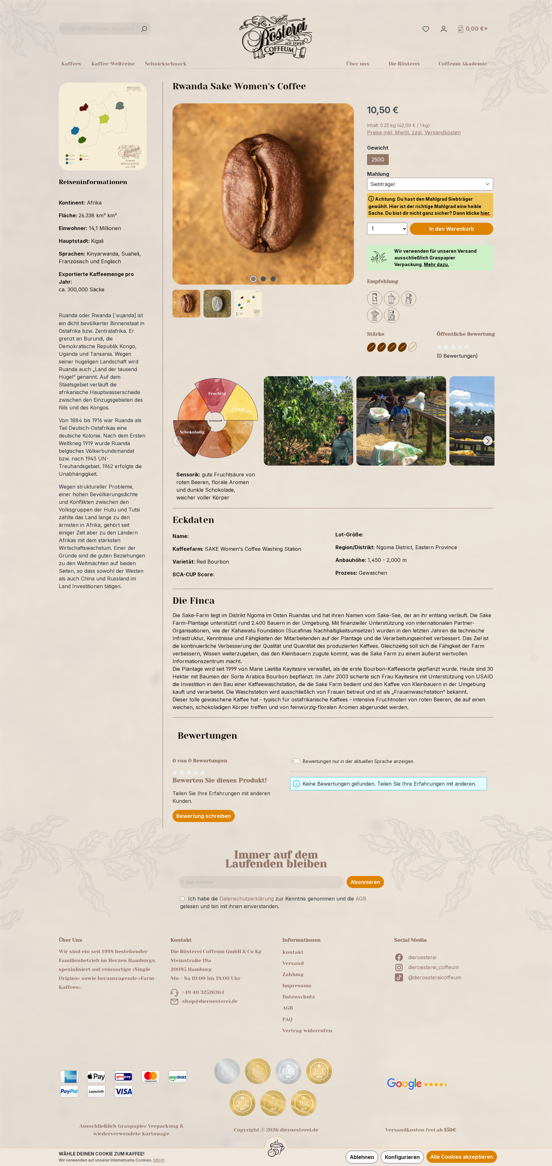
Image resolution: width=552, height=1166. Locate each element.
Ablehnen (362, 1157)
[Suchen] (143, 28)
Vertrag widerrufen (307, 1031)
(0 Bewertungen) (457, 356)
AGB (361, 898)
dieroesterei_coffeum (433, 967)
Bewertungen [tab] (207, 735)
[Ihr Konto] (443, 28)
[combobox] (98, 28)
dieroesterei (422, 957)
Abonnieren (365, 882)
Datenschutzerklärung (246, 898)
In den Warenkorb (451, 229)
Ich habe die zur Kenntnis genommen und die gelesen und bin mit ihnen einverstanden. (273, 902)
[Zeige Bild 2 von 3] (263, 278)
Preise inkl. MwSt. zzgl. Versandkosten (414, 132)
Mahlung (378, 173)
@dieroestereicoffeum (434, 977)
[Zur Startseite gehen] (275, 36)
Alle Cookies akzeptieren (461, 1157)
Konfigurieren (402, 1157)
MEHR (159, 1160)
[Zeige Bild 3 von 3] (273, 278)
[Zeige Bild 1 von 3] (253, 278)
